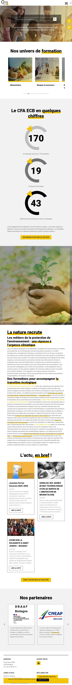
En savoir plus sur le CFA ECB (36, 237)
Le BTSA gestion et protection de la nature (21, 386)
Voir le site (42, 680)
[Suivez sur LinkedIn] (38, 663)
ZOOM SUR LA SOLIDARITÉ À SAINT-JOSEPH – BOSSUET (19, 543)
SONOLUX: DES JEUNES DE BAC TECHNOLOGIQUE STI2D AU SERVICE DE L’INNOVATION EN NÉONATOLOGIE (51, 489)
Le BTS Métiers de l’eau (42, 424)
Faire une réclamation (47, 676)
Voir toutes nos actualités (36, 580)
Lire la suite (16, 510)
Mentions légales (9, 676)
